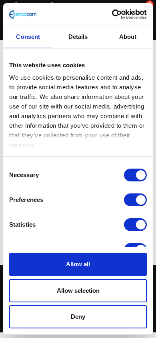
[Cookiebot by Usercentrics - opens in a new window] (112, 14)
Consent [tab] (28, 36)
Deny (78, 316)
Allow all (78, 264)
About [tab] (128, 36)
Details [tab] (78, 36)
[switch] (135, 199)
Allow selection (78, 290)
